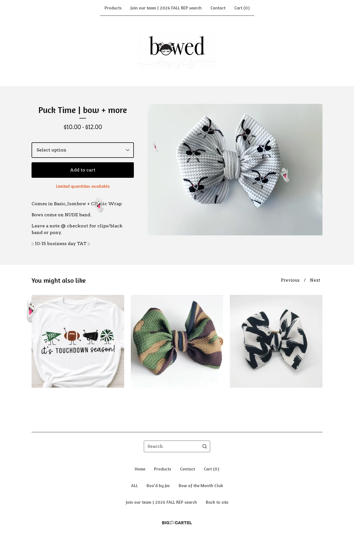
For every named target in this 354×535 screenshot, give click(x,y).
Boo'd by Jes (158, 485)
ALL (134, 485)
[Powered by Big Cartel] (177, 523)
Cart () (242, 8)
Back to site (217, 502)
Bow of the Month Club (201, 485)
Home (140, 469)
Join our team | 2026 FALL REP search (166, 8)
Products (113, 8)
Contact (217, 8)
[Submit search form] (204, 446)
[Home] (177, 51)
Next (315, 280)
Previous (290, 280)
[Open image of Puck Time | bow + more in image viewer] (234, 169)
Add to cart (82, 170)
